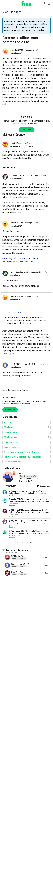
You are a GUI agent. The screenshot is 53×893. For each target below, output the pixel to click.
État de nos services (12, 462)
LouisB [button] (12, 143)
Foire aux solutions (12, 447)
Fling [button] (11, 272)
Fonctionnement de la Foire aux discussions (22, 457)
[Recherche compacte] (44, 3)
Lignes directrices (11, 442)
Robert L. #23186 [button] (16, 50)
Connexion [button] (26, 130)
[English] (27, 3)
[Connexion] (49, 3)
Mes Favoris (26, 427)
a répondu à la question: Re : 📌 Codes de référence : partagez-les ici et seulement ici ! (29, 501)
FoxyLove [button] (13, 176)
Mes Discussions (11, 432)
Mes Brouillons (26, 437)
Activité (7, 422)
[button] (5, 51)
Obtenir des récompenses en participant (21, 452)
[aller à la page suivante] (35, 542)
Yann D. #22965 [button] (15, 364)
